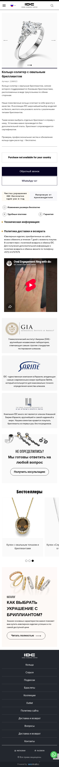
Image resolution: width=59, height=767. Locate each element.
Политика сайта (29, 711)
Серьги (30, 672)
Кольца (30, 665)
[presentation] (53, 40)
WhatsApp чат (29, 181)
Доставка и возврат (30, 718)
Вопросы (30, 726)
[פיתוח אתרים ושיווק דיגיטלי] (35, 764)
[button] (31, 65)
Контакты (29, 741)
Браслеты (29, 688)
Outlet (29, 703)
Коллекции (30, 695)
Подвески (29, 680)
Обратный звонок (29, 171)
